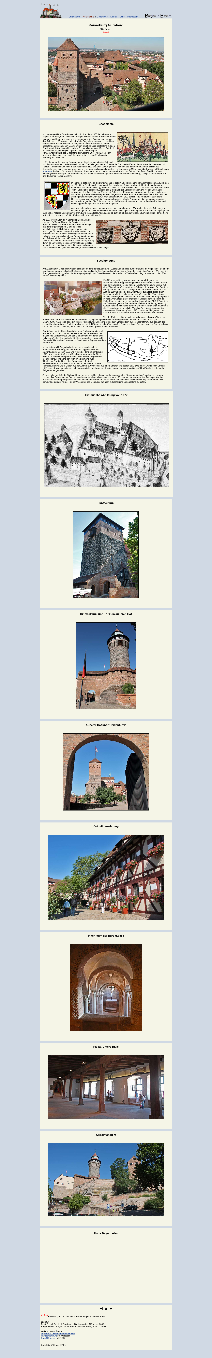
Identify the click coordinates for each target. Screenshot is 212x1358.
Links (122, 17)
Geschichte (102, 17)
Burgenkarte (74, 17)
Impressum (132, 17)
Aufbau (113, 17)
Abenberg (47, 171)
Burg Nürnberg (48, 1338)
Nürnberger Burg (49, 1336)
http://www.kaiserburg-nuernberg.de (58, 1333)
